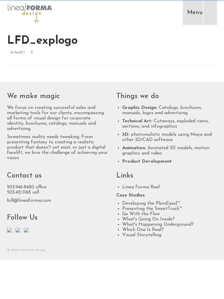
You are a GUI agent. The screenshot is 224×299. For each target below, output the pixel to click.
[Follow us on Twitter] (10, 231)
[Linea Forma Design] (84, 12)
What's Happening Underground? (158, 224)
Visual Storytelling (141, 235)
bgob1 (19, 52)
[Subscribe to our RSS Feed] (27, 231)
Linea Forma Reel (141, 187)
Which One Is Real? (143, 229)
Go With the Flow (141, 214)
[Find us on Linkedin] (18, 231)
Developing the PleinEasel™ (151, 203)
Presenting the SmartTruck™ (152, 208)
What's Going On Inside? (148, 219)
